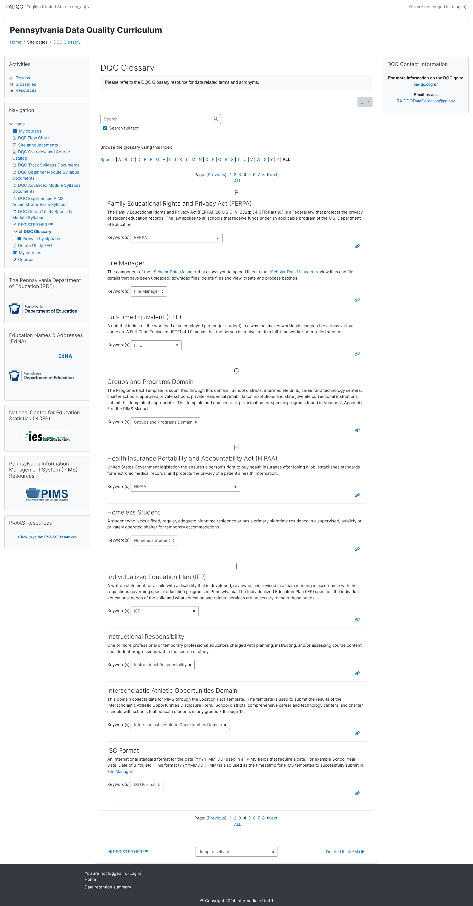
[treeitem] (47, 192)
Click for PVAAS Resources (47, 537)
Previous (216, 174)
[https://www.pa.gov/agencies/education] (43, 308)
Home (15, 42)
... (367, 102)
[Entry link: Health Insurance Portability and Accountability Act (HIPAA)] (358, 495)
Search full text (124, 128)
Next (272, 174)
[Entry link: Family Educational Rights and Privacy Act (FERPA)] (358, 246)
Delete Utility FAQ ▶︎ (345, 851)
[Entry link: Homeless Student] (358, 549)
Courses (26, 259)
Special (107, 159)
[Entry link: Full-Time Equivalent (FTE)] (358, 353)
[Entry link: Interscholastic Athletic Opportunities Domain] (358, 733)
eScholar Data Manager (174, 271)
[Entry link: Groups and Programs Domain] (358, 430)
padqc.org (423, 84)
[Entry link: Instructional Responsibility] (358, 673)
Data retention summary (108, 887)
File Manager (119, 771)
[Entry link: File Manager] (358, 300)
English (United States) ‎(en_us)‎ (56, 6)
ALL (237, 180)
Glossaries (26, 84)
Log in (459, 6)
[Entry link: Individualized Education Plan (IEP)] (358, 619)
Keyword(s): (119, 237)
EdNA (65, 356)
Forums (23, 77)
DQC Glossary (66, 42)
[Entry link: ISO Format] (358, 793)
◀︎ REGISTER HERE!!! (128, 851)
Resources (26, 90)
